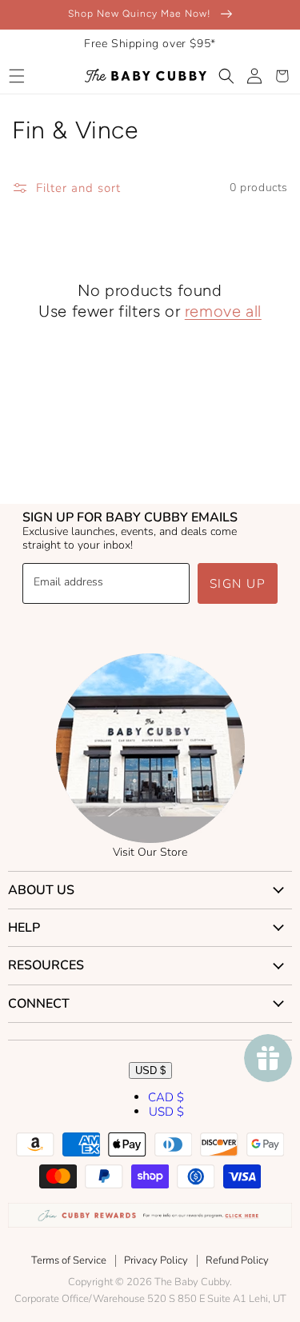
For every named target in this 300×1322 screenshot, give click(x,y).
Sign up (238, 584)
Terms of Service (68, 1260)
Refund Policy (237, 1260)
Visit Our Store (150, 852)
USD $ (150, 1070)
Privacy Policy (156, 1260)
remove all (223, 311)
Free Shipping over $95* (150, 43)
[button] (16, 76)
